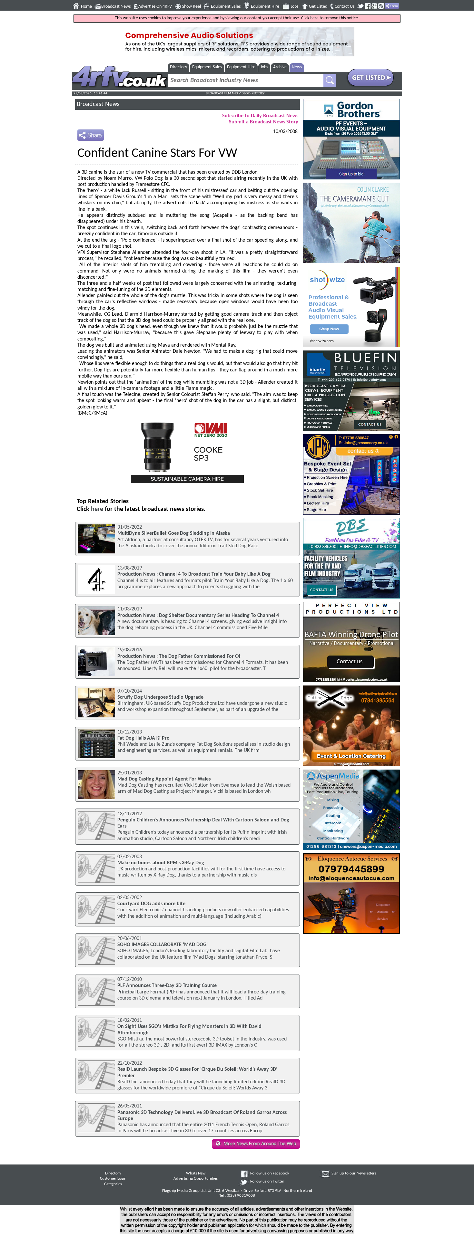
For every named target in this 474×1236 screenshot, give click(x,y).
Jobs (294, 6)
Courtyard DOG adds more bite (151, 903)
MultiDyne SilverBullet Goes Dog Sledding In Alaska (173, 533)
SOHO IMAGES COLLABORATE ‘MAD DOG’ (162, 944)
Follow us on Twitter (267, 1181)
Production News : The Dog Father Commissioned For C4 (178, 656)
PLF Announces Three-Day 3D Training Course (167, 985)
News (297, 67)
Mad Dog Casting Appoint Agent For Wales (164, 779)
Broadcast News (116, 6)
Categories (113, 1184)
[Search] (329, 80)
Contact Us (344, 6)
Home (86, 6)
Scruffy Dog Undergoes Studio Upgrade (160, 697)
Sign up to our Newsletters (353, 1173)
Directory (178, 67)
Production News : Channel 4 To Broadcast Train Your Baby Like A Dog (194, 574)
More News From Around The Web (259, 1143)
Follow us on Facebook (269, 1173)
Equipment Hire (265, 6)
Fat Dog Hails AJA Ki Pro (143, 738)
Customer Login (113, 1179)
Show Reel (191, 6)
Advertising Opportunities (195, 1179)
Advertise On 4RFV (155, 6)
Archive (280, 67)
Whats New (195, 1173)
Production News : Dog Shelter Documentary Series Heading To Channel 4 (198, 615)
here (314, 18)
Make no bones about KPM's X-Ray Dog (160, 863)
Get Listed (318, 6)
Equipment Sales (226, 6)
